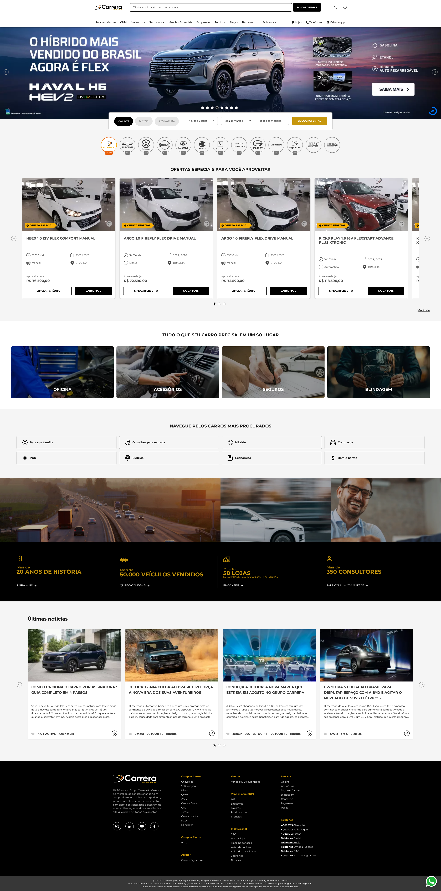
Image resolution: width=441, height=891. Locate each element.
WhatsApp (337, 22)
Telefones (315, 22)
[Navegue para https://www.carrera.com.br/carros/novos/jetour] (220, 73)
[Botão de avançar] (435, 71)
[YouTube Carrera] (142, 826)
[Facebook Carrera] (154, 826)
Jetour (185, 812)
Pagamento (288, 803)
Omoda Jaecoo (190, 803)
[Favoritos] (345, 7)
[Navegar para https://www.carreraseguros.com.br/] (332, 146)
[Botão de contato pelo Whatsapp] (431, 881)
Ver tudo (424, 310)
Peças (284, 807)
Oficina (285, 781)
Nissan (185, 790)
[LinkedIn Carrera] (129, 826)
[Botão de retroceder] (6, 71)
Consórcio (287, 799)
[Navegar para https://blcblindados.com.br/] (313, 146)
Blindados (187, 824)
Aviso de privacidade (243, 851)
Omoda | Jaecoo (297, 846)
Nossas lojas (238, 838)
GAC (184, 807)
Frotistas (236, 816)
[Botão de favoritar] (109, 224)
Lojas (298, 22)
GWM (184, 794)
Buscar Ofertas (309, 120)
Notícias (236, 860)
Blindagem (287, 794)
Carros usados (189, 816)
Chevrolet (187, 781)
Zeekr (184, 799)
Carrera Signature (192, 860)
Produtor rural (239, 812)
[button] (106, 22)
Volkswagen (188, 786)
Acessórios (287, 786)
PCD (184, 820)
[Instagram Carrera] (117, 826)
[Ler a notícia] (114, 733)
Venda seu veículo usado (245, 781)
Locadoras (237, 803)
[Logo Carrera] (108, 7)
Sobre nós (237, 855)
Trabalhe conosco (241, 842)
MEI (233, 799)
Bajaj (184, 842)
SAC (233, 834)
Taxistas (235, 808)
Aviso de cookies (241, 847)
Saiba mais (99, 291)
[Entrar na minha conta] (335, 7)
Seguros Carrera (290, 790)
